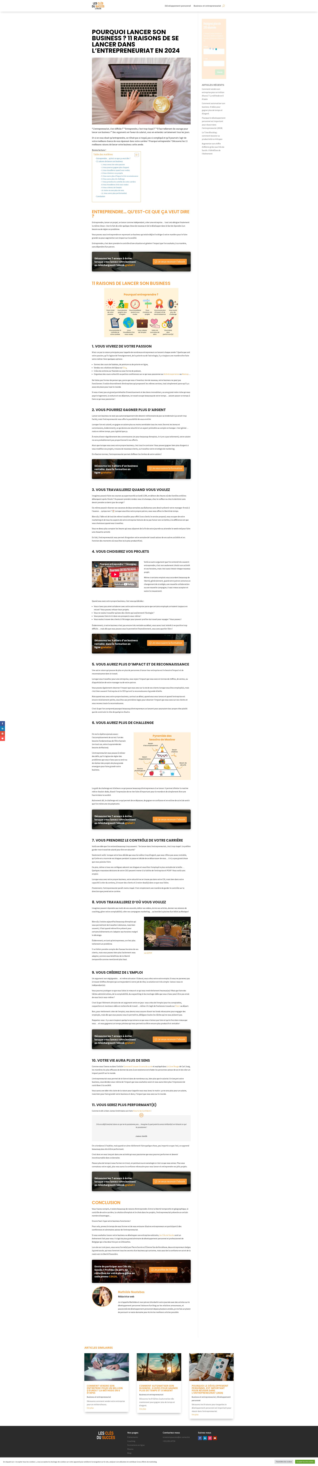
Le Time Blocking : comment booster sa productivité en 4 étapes (212, 135)
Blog (129, 1453)
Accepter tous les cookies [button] (305, 1462)
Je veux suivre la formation (167, 468)
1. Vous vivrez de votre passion (113, 164)
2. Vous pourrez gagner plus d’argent (115, 167)
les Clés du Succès (166, 1235)
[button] (135, 155)
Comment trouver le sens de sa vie (137, 1066)
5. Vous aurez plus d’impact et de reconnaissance (119, 176)
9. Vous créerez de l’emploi (111, 187)
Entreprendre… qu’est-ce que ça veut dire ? (113, 158)
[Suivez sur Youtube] (215, 1438)
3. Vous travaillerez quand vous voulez (115, 170)
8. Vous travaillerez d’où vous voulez (114, 184)
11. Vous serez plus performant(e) (114, 193)
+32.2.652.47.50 (169, 1441)
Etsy (124, 367)
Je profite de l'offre (165, 1269)
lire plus (90, 1408)
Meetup (185, 374)
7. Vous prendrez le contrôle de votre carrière (118, 182)
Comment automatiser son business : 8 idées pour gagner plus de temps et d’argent (158, 1388)
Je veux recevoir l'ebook (171, 261)
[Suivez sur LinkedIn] (205, 1438)
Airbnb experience (171, 374)
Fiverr (177, 1006)
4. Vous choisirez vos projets (112, 173)
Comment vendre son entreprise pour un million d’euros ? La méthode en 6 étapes (105, 1389)
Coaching (131, 1441)
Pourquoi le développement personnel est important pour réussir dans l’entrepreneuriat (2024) (210, 1389)
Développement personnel (178, 5)
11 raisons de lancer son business (109, 161)
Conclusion (100, 196)
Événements (132, 1437)
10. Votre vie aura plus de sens (112, 190)
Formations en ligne (136, 1445)
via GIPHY (148, 953)
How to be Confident (142, 1111)
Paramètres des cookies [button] (284, 1462)
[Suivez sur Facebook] (200, 1438)
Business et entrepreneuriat (207, 5)
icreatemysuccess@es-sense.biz (176, 1437)
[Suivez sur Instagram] (210, 1438)
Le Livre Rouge (173, 1066)
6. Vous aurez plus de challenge (113, 179)
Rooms (130, 1449)
